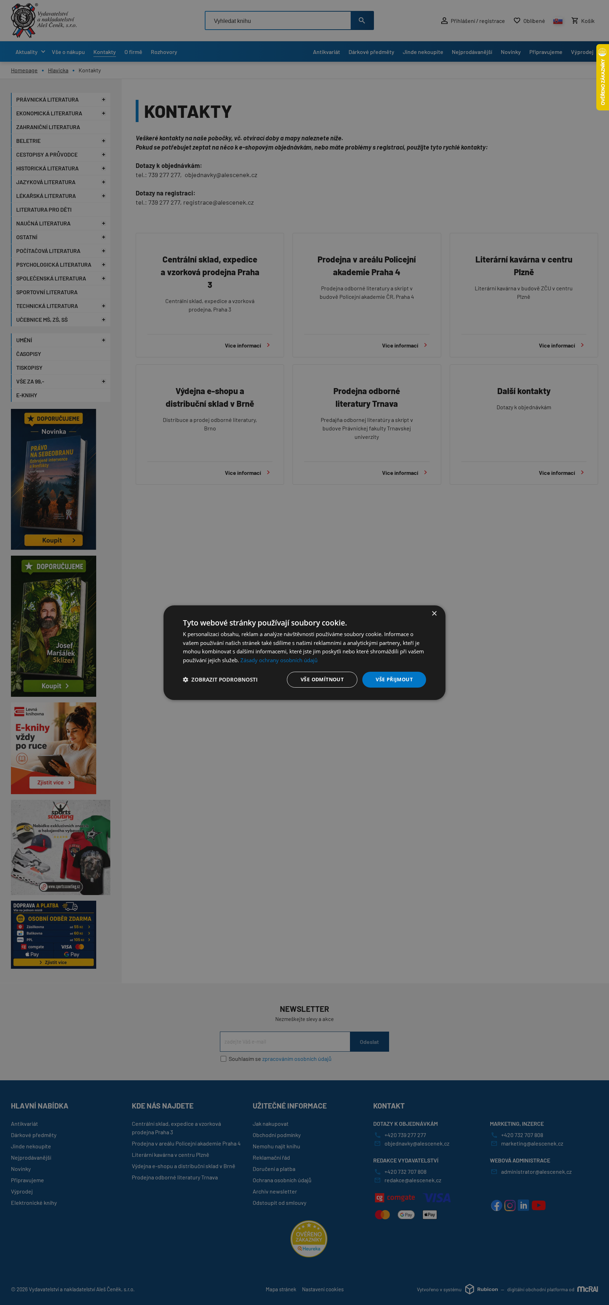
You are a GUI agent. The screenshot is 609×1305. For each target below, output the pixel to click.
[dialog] (304, 652)
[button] (220, 679)
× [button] (434, 613)
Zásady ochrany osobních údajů (279, 660)
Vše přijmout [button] (394, 679)
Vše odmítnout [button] (322, 679)
